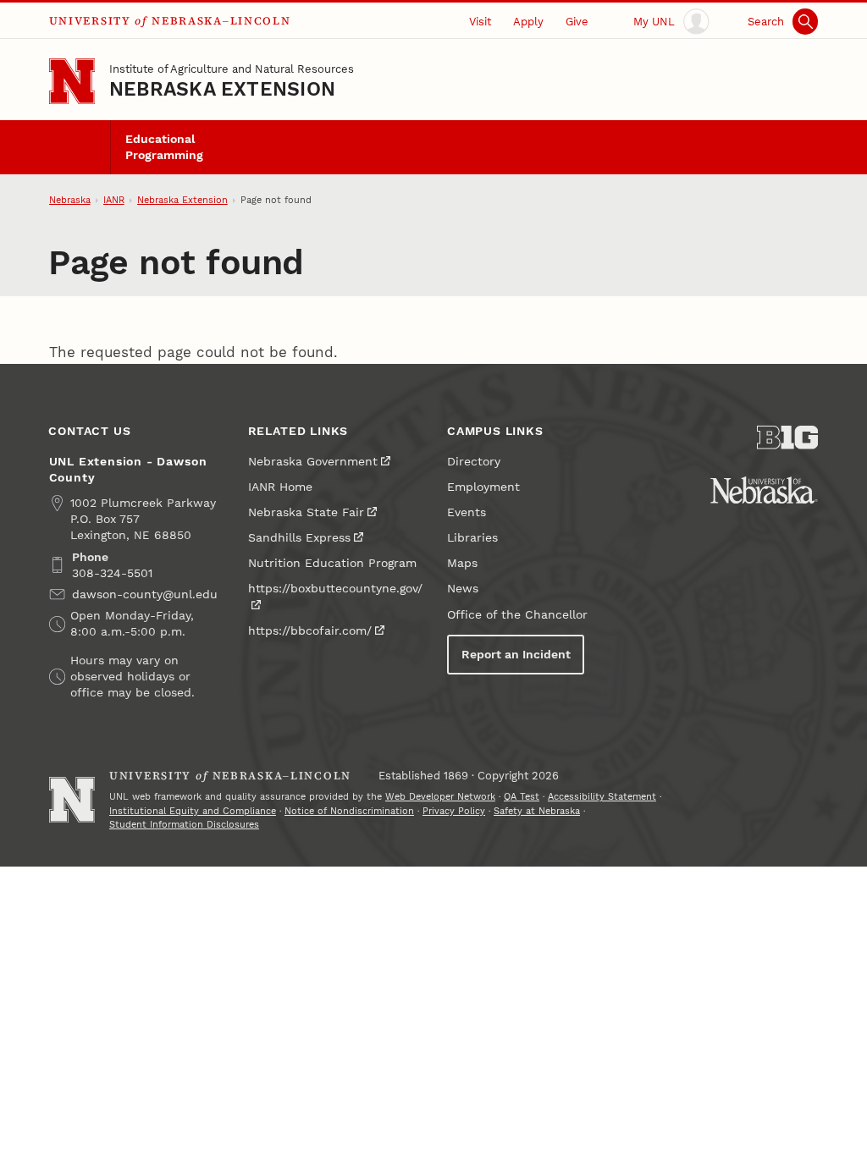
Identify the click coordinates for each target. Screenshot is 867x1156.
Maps (462, 563)
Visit (480, 21)
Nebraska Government (313, 461)
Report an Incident (516, 654)
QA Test (521, 796)
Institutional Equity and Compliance (192, 811)
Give (577, 21)
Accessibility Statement (602, 796)
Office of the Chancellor (517, 615)
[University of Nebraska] (764, 490)
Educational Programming (164, 147)
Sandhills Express (299, 538)
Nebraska (70, 200)
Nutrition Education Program (332, 563)
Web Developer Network (440, 796)
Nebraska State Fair (306, 512)
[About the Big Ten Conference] (787, 437)
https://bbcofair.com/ (310, 631)
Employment (483, 487)
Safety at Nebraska (537, 811)
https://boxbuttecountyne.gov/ (335, 588)
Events (466, 512)
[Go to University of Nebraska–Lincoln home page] (72, 81)
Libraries (472, 538)
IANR (113, 200)
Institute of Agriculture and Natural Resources (231, 69)
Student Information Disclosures (184, 824)
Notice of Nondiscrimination (349, 811)
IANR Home (280, 487)
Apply (528, 21)
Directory (473, 461)
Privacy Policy (453, 811)
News (462, 588)
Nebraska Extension (222, 89)
